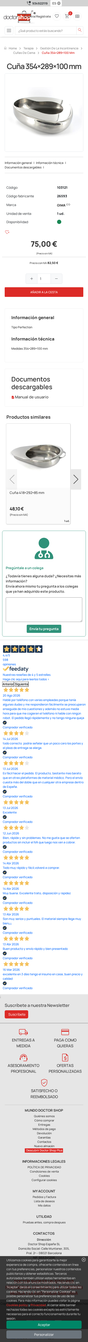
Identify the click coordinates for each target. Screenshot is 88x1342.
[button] (59, 3)
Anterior (8, 684)
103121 (62, 187)
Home (10, 48)
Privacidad (38, 1305)
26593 (62, 196)
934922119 (40, 3)
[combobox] (53, 3)
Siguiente (21, 684)
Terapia (28, 48)
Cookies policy (17, 1305)
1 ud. (61, 213)
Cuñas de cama (24, 53)
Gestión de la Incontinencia (59, 48)
